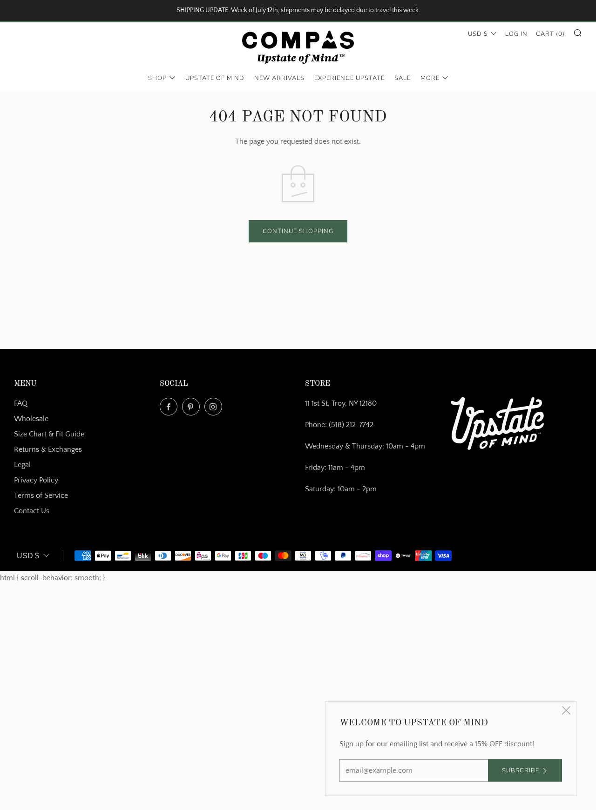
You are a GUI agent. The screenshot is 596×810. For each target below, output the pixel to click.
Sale (402, 78)
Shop (157, 78)
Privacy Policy (36, 480)
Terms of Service (41, 495)
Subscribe (520, 770)
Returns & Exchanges (48, 449)
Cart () (550, 34)
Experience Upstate (349, 78)
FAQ (20, 403)
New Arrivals (279, 78)
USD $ (478, 34)
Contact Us (31, 511)
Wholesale (31, 419)
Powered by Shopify (472, 574)
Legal (22, 465)
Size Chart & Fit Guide (49, 434)
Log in (516, 34)
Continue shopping (298, 231)
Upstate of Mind (214, 78)
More (430, 78)
